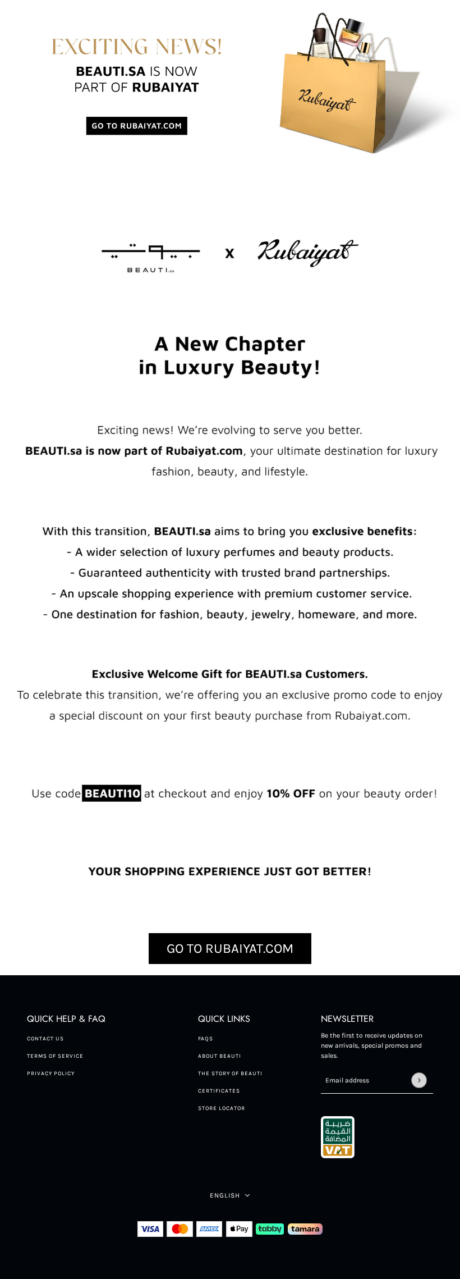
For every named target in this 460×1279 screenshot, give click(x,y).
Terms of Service (55, 1056)
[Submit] (418, 1080)
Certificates (219, 1091)
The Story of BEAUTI (230, 1073)
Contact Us (45, 1038)
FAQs (205, 1038)
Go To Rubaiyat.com (230, 948)
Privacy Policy (51, 1073)
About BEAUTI (219, 1056)
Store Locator (221, 1108)
